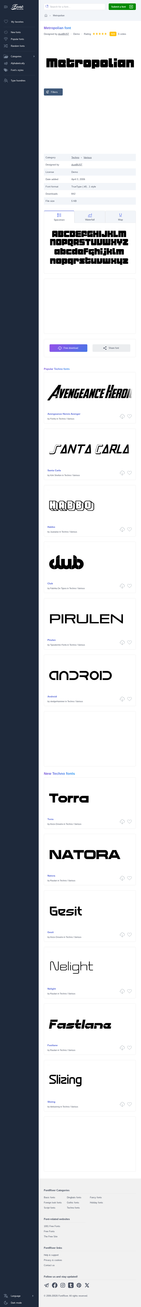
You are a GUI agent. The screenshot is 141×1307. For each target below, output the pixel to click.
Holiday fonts (96, 1202)
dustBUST (63, 34)
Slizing (51, 1101)
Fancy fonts (96, 1197)
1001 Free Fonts (52, 1226)
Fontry (53, 419)
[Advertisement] (90, 125)
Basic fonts (49, 1197)
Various (88, 157)
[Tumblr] (71, 1287)
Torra (50, 819)
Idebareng (55, 1107)
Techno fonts (73, 1207)
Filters (54, 92)
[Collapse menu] (5, 7)
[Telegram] (46, 1287)
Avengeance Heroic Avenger (63, 413)
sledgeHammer (57, 701)
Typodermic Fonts (58, 645)
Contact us (49, 1265)
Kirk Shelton (56, 475)
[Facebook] (54, 1287)
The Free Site (50, 1236)
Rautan (53, 880)
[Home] (46, 15)
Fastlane (52, 1045)
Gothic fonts (73, 1202)
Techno (75, 157)
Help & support (51, 1255)
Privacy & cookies (53, 1260)
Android (52, 696)
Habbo (51, 527)
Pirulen (51, 640)
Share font (114, 348)
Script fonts (49, 1207)
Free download (71, 348)
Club (50, 583)
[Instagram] (63, 1287)
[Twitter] (87, 1287)
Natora (51, 875)
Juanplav (54, 532)
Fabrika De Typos (58, 588)
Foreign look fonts (53, 1202)
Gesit (50, 932)
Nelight (51, 988)
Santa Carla (54, 470)
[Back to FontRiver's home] (16, 7)
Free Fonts (49, 1231)
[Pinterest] (79, 1287)
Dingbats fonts (74, 1197)
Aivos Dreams (56, 824)
